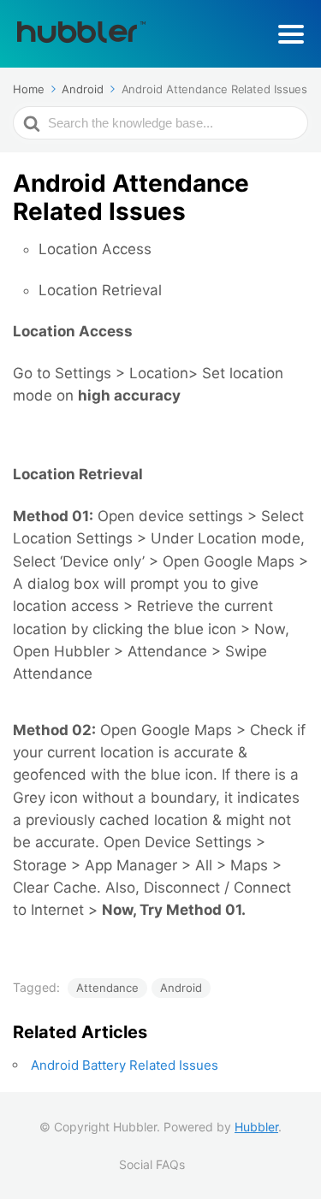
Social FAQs (152, 1164)
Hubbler (256, 1126)
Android (181, 987)
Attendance (107, 987)
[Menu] (291, 34)
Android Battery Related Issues (124, 1065)
